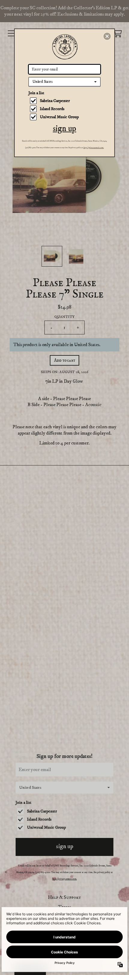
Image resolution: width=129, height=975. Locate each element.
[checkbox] (65, 100)
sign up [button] (64, 128)
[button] (107, 36)
